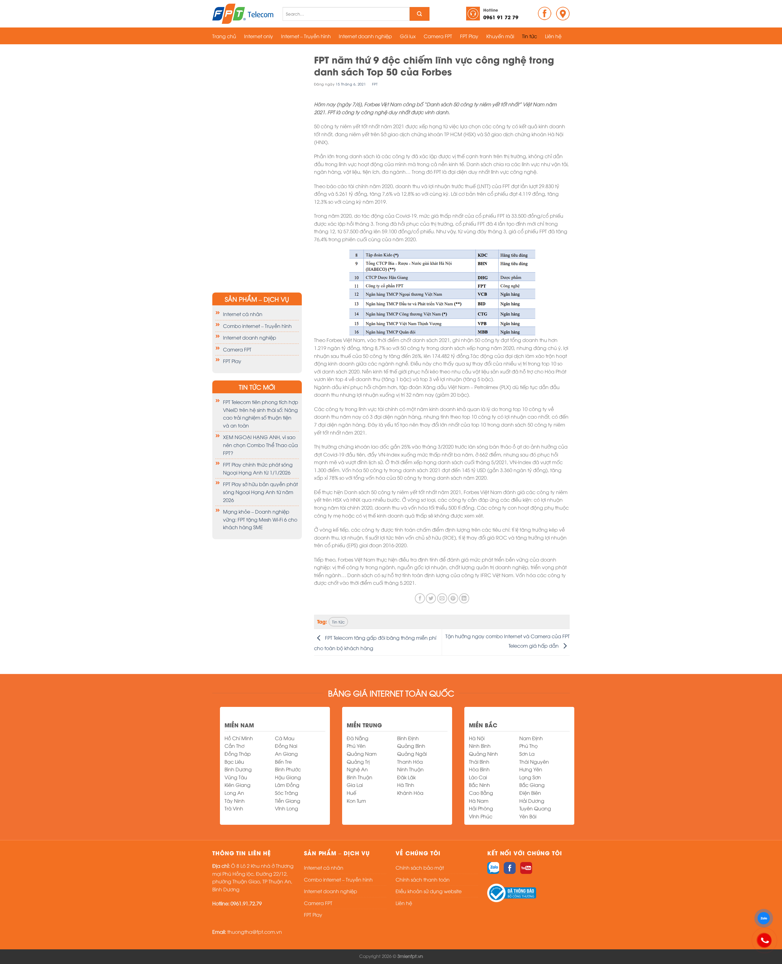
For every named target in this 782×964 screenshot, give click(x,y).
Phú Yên (356, 745)
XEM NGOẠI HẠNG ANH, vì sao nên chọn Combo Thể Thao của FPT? (260, 445)
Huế (351, 792)
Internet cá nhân (242, 314)
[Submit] (419, 14)
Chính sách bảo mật (420, 867)
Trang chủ (224, 36)
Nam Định (531, 738)
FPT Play (469, 36)
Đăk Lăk (406, 777)
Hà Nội (476, 738)
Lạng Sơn (530, 777)
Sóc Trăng (286, 792)
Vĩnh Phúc (480, 816)
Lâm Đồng (287, 784)
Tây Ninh (235, 800)
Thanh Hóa (410, 761)
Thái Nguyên (534, 761)
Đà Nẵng (357, 738)
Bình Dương (238, 769)
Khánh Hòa (410, 792)
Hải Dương (531, 800)
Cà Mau (284, 738)
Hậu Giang (288, 777)
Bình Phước (288, 769)
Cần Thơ (234, 745)
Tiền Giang (287, 800)
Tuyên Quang (535, 808)
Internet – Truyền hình (306, 36)
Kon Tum (356, 800)
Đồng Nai (286, 745)
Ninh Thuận (410, 769)
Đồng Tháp (238, 753)
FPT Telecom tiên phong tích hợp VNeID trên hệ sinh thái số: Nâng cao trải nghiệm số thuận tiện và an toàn (260, 413)
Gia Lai (355, 784)
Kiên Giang (237, 784)
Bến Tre (283, 761)
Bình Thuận (359, 777)
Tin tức (529, 36)
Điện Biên (530, 792)
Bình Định (408, 738)
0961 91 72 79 (500, 13)
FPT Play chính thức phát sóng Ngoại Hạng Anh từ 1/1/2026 (258, 468)
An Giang (286, 753)
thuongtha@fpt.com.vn (254, 931)
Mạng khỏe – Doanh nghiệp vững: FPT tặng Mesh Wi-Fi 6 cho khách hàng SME (260, 519)
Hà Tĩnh (405, 784)
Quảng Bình (411, 745)
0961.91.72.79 (246, 903)
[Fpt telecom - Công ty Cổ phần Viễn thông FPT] (242, 14)
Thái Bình (479, 761)
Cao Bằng (481, 792)
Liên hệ (553, 36)
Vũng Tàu (236, 777)
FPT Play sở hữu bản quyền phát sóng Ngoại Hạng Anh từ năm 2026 (260, 492)
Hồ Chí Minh (239, 738)
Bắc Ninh (479, 784)
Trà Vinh (234, 808)
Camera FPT (438, 36)
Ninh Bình (480, 745)
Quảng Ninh (483, 753)
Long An (234, 792)
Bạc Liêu (234, 761)
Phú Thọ (528, 745)
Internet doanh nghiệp (365, 36)
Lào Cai (478, 777)
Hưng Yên (530, 769)
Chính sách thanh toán (423, 879)
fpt (375, 84)
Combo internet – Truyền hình (257, 325)
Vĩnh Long (286, 808)
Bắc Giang (532, 784)
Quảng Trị (358, 761)
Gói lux (408, 36)
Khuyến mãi (500, 36)
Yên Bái (527, 816)
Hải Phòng (481, 808)
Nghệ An (357, 769)
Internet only (258, 36)
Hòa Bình (479, 769)
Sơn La (527, 753)
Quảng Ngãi (412, 753)
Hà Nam (478, 800)
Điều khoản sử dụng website (429, 891)
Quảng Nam (362, 753)
